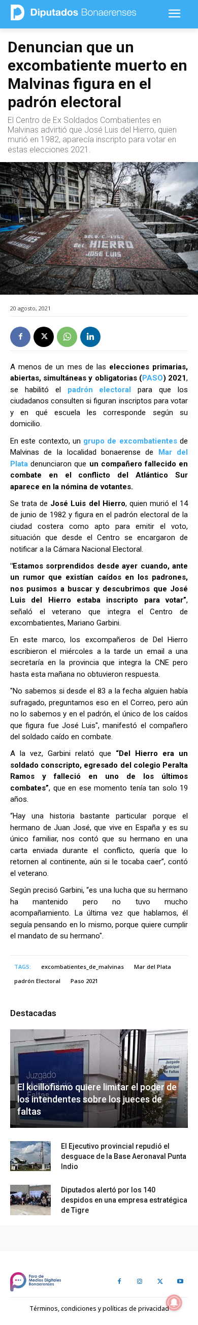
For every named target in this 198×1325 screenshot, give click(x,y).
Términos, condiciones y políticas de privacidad (99, 1308)
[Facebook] (20, 337)
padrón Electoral (37, 981)
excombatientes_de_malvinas (82, 966)
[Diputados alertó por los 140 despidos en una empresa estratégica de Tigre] (30, 1200)
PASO (152, 378)
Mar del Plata (152, 966)
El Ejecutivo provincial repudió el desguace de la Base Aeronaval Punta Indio (123, 1156)
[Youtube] (180, 1281)
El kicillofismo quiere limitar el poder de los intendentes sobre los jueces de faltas (97, 1099)
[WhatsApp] (67, 337)
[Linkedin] (90, 337)
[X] (44, 337)
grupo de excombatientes (130, 441)
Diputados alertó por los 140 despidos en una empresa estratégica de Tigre (124, 1200)
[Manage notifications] (174, 1303)
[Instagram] (139, 1281)
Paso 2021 (84, 981)
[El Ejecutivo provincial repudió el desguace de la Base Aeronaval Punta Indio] (30, 1156)
